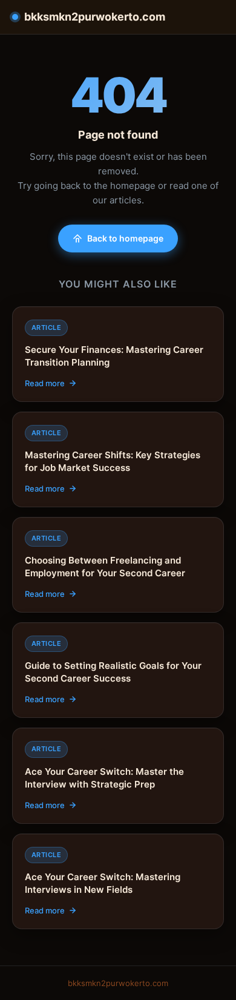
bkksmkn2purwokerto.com (94, 16)
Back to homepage (125, 238)
